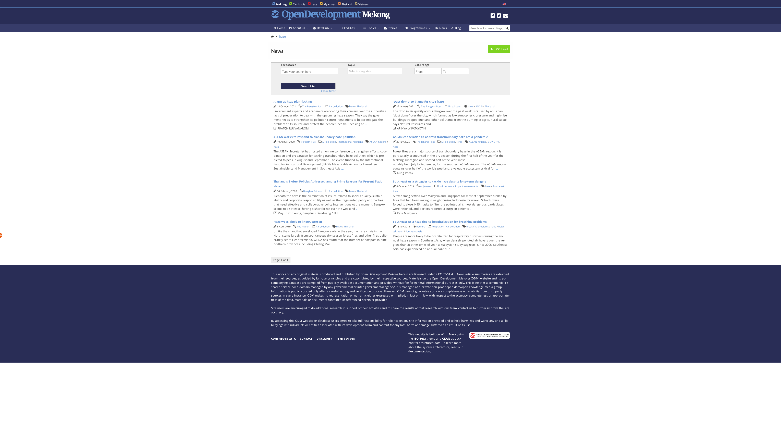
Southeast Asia (413, 231)
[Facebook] (493, 16)
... (365, 124)
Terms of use (345, 338)
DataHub (323, 28)
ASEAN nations (378, 141)
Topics (371, 28)
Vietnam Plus (308, 141)
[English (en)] (504, 4)
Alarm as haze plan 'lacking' (293, 101)
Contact (306, 338)
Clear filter (328, 91)
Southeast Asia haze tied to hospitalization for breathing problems (440, 222)
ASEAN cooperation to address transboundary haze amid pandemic (440, 137)
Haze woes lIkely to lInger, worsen (298, 222)
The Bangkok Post (312, 106)
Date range (421, 65)
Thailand (347, 4)
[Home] (272, 36)
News (443, 28)
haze (282, 36)
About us (299, 28)
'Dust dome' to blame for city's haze (418, 101)
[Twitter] (499, 16)
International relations (350, 141)
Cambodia (299, 4)
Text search (288, 65)
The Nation (303, 226)
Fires (459, 141)
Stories (392, 28)
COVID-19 (348, 28)
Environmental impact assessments (458, 186)
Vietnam (363, 4)
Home (281, 28)
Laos (314, 4)
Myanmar (329, 4)
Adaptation (438, 226)
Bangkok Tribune (312, 191)
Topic (351, 65)
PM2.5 (479, 106)
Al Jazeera (426, 186)
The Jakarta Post (425, 141)
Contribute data (283, 338)
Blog (458, 28)
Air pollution (336, 106)
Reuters (420, 226)
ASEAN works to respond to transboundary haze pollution (315, 137)
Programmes (418, 28)
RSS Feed (501, 49)
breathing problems (477, 226)
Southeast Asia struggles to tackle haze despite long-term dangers (439, 181)
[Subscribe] (505, 16)
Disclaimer (324, 338)
